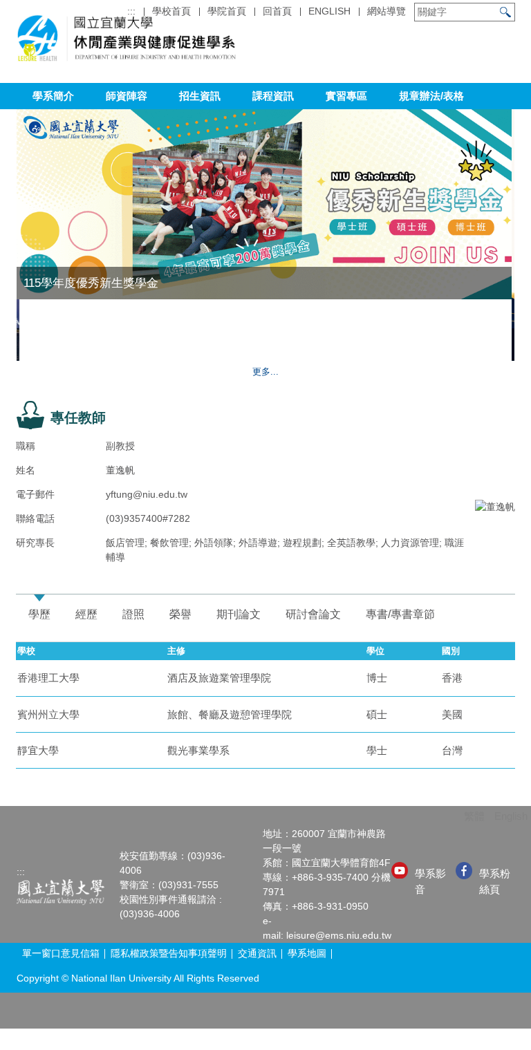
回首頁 (277, 11)
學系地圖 (307, 953)
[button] (462, 343)
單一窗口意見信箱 (61, 953)
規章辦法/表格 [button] (431, 96)
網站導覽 (386, 11)
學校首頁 (171, 11)
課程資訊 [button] (273, 96)
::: (131, 11)
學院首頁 (226, 11)
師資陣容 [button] (126, 96)
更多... (265, 371)
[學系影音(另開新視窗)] (399, 870)
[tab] (39, 614)
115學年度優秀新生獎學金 (91, 283)
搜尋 (505, 12)
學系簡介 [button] (53, 96)
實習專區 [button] (346, 96)
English (329, 11)
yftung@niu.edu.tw (146, 494)
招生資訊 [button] (200, 96)
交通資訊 (257, 953)
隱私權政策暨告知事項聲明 (169, 953)
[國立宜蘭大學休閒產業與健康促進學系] (126, 40)
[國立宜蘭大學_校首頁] (60, 891)
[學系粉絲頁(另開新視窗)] (464, 870)
